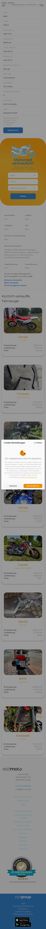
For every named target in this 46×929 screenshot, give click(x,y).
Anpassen (13, 486)
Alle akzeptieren (33, 486)
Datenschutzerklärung (29, 477)
